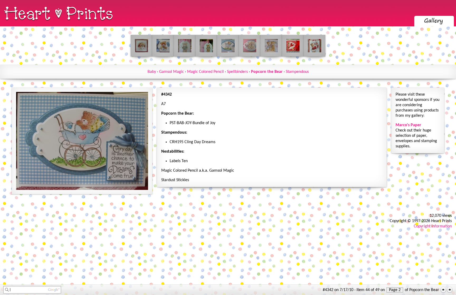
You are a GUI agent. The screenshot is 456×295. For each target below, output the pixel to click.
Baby (152, 72)
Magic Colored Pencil (205, 72)
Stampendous (297, 72)
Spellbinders (237, 72)
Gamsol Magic (171, 72)
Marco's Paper (408, 125)
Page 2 (395, 290)
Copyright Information (433, 226)
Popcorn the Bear (267, 72)
